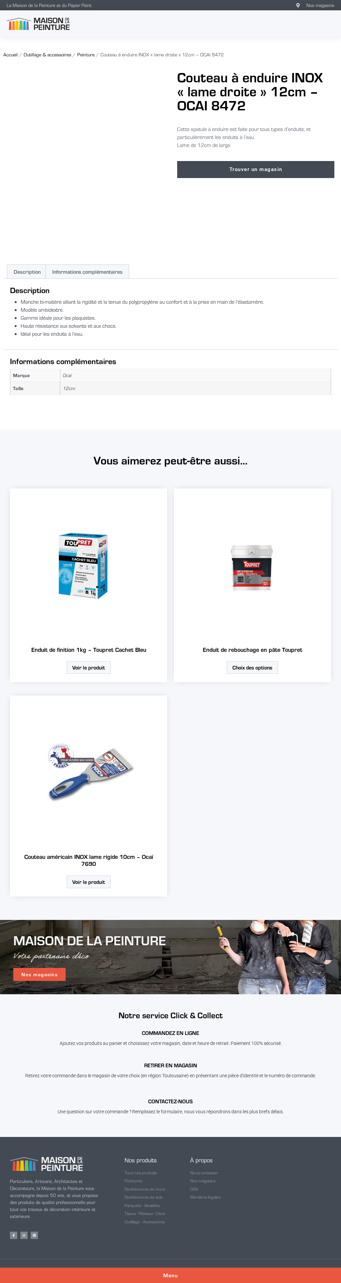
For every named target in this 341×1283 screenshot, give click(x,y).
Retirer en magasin (170, 1065)
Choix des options (252, 667)
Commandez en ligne (170, 1032)
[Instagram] (24, 1235)
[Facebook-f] (13, 1235)
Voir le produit (88, 667)
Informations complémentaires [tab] (87, 271)
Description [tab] (27, 271)
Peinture (86, 54)
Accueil (10, 54)
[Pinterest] (34, 1235)
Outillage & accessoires (47, 54)
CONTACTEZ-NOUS (170, 1101)
